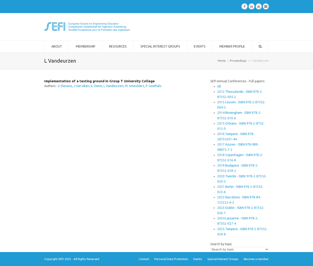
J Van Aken (81, 86)
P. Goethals (154, 86)
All (219, 86)
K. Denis (96, 86)
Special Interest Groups (223, 259)
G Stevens (65, 86)
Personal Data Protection (171, 259)
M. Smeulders (134, 86)
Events (197, 259)
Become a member (256, 259)
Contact (144, 259)
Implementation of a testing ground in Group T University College (99, 81)
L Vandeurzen (114, 86)
